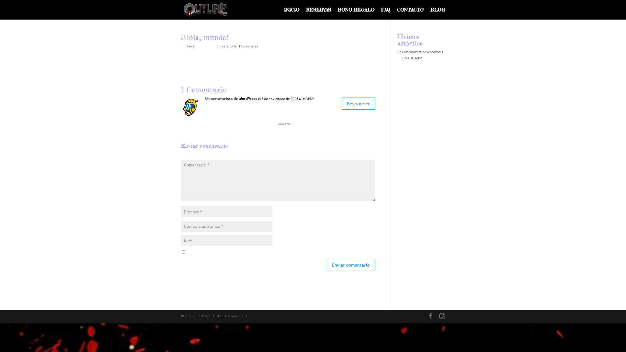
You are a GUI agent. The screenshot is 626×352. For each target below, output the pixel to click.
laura (191, 46)
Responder (358, 104)
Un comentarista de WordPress (231, 98)
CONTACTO (410, 10)
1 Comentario (248, 46)
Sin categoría (227, 46)
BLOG (437, 10)
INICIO (292, 10)
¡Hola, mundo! (412, 58)
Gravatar (284, 124)
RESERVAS (318, 10)
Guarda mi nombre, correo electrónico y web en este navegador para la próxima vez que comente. (260, 252)
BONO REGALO (356, 10)
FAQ (386, 10)
